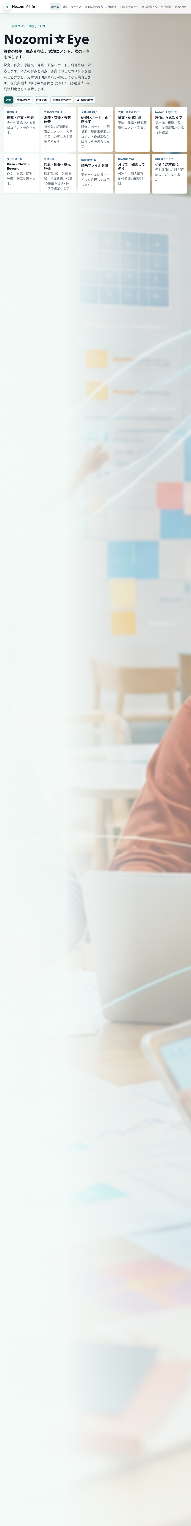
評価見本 (112, 6)
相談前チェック (129, 6)
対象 (65, 6)
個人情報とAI (150, 6)
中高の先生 (23, 100)
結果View (180, 6)
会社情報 (166, 6)
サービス (76, 6)
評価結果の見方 (94, 6)
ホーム (55, 6)
